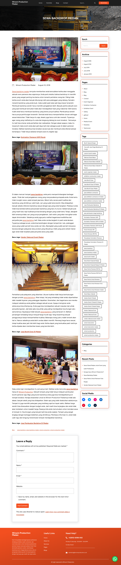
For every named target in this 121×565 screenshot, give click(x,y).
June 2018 (87, 71)
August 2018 (87, 64)
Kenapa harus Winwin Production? (94, 372)
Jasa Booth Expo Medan (91, 188)
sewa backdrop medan (32, 430)
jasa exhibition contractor (91, 192)
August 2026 (87, 61)
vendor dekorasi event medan (92, 318)
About (85, 89)
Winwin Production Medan (20, 3)
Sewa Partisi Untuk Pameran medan (94, 290)
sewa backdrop (28, 220)
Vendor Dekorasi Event (90, 314)
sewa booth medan (89, 256)
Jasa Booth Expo (88, 180)
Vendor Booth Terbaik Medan (92, 306)
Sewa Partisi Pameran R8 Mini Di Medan (93, 274)
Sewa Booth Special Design (91, 260)
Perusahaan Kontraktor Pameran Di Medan (93, 243)
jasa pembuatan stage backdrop (93, 213)
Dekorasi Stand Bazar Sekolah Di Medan (93, 167)
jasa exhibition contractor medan (93, 201)
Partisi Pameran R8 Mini (90, 234)
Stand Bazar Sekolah (89, 294)
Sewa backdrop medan (20, 91)
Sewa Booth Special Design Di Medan (94, 265)
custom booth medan (90, 153)
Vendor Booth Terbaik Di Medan (92, 302)
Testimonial (87, 128)
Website (19, 486)
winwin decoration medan (91, 327)
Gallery (86, 111)
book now (104, 3)
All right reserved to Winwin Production (62, 562)
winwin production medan (57, 430)
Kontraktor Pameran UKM (91, 217)
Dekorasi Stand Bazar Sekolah (92, 161)
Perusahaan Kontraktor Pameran (93, 238)
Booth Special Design (90, 143)
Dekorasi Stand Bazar (90, 157)
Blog (13, 430)
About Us (46, 541)
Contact (86, 98)
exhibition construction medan (92, 176)
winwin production (44, 430)
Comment (20, 451)
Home (85, 118)
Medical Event (88, 121)
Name (19, 465)
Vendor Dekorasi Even (90, 310)
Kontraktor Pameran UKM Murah (33, 137)
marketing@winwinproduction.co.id (77, 552)
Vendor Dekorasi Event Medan (32, 237)
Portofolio (86, 125)
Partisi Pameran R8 (89, 229)
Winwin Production (26, 392)
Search (103, 46)
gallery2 (86, 115)
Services (46, 544)
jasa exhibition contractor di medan (94, 196)
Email (18, 476)
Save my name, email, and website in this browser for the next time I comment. (43, 498)
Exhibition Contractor (90, 105)
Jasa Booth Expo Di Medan (31, 332)
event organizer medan (90, 172)
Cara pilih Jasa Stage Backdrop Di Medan (93, 148)
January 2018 (88, 74)
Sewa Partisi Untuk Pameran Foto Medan (93, 284)
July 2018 (86, 67)
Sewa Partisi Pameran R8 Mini (92, 269)
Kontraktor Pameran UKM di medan (94, 221)
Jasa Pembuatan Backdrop (91, 205)
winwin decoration (89, 323)
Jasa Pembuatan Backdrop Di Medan (34, 423)
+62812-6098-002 (75, 538)
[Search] (95, 3)
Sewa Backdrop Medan (90, 375)
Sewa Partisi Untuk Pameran (92, 279)
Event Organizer (88, 102)
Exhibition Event (88, 108)
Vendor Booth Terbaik (90, 298)
